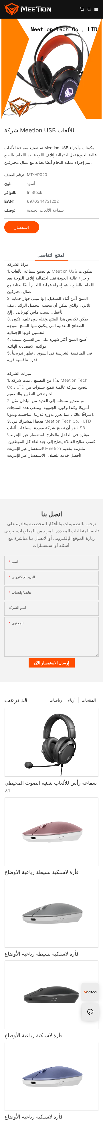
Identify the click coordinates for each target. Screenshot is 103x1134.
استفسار (22, 227)
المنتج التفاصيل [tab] (51, 255)
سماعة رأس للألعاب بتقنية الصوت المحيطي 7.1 (51, 787)
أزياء (72, 700)
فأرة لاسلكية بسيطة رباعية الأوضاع (42, 872)
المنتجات (89, 700)
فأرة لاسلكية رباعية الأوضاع (34, 1035)
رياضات (55, 700)
